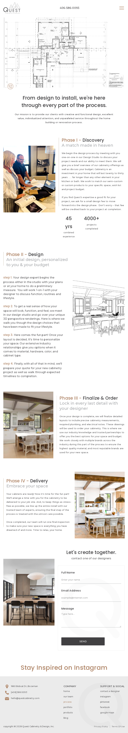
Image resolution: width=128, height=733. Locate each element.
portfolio (68, 707)
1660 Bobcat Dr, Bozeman (24, 686)
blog (66, 718)
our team (68, 696)
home (67, 691)
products (68, 712)
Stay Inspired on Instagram (64, 667)
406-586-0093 (69, 8)
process (68, 702)
